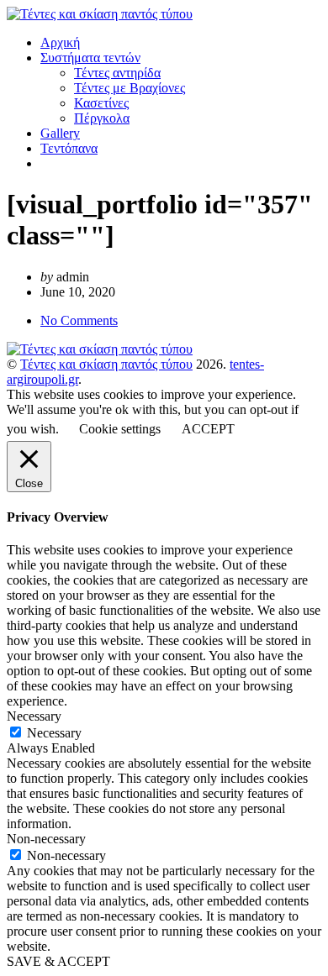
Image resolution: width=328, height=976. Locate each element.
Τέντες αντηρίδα (117, 73)
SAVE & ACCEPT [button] (58, 961)
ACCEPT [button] (208, 429)
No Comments (79, 320)
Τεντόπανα (69, 148)
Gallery (60, 133)
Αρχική (60, 42)
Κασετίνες (101, 103)
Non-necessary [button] (46, 839)
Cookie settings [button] (120, 429)
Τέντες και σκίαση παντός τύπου (106, 364)
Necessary (54, 733)
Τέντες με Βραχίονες (129, 88)
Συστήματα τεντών (90, 57)
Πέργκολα (102, 118)
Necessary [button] (34, 716)
